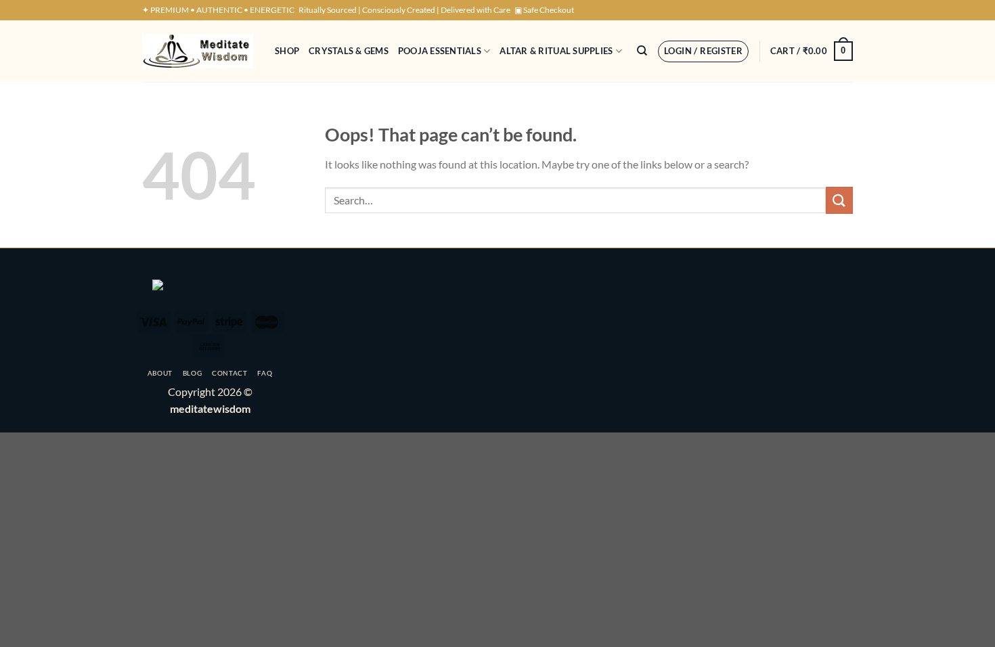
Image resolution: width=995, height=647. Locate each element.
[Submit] (839, 200)
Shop (287, 50)
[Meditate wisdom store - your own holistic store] (198, 51)
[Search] (642, 51)
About (160, 373)
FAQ (264, 373)
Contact (230, 373)
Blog (192, 373)
